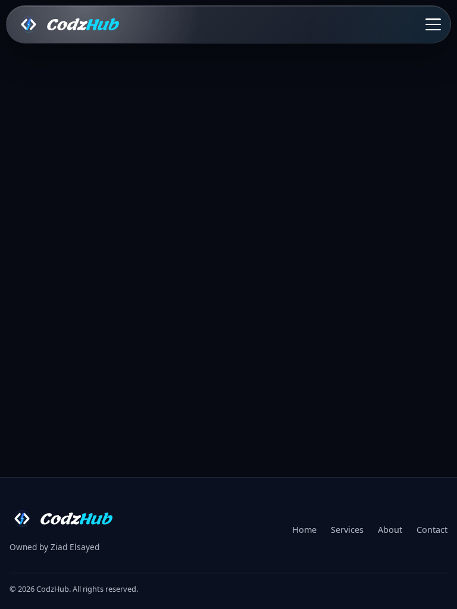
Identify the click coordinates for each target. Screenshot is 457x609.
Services (347, 529)
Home (304, 529)
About (390, 529)
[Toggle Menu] (433, 24)
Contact (432, 529)
